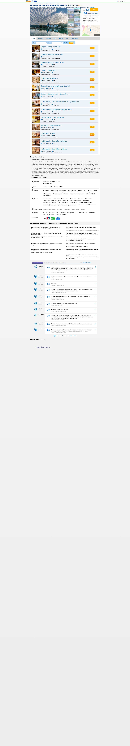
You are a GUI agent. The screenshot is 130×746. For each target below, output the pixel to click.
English (121, 1)
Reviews (61, 38)
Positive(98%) (47, 262)
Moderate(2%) (54, 262)
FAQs (55, 38)
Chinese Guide (74, 38)
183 (71, 335)
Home (31, 3)
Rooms (33, 38)
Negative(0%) (62, 262)
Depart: (49, 42)
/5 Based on (91, 13)
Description (40, 38)
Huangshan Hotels (40, 3)
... (67, 335)
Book (94, 9)
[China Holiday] (31, 1)
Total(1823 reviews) (37, 262)
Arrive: (34, 42)
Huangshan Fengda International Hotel (51, 3)
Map (67, 38)
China (34, 3)
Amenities (48, 38)
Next (75, 335)
